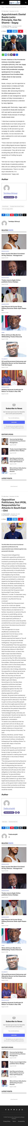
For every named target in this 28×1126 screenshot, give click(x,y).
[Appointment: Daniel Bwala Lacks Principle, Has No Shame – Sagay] (14, 43)
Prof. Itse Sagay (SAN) (7, 208)
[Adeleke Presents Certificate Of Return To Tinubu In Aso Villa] (14, 377)
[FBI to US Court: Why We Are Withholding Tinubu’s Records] (14, 323)
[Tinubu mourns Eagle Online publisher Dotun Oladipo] (14, 268)
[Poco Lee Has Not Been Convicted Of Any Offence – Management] (14, 241)
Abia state (4, 821)
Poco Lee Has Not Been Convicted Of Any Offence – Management (18, 440)
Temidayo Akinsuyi (7, 26)
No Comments (6, 27)
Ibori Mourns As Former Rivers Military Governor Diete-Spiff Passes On (14, 308)
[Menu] (3, 2)
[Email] (16, 197)
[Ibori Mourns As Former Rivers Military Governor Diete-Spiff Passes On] (14, 294)
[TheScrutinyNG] (15, 2)
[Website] (18, 812)
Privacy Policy (14, 428)
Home (3, 7)
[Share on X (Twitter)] (15, 31)
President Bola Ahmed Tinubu (17, 206)
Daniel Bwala (5, 206)
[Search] (25, 2)
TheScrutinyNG (6, 514)
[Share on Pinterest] (20, 31)
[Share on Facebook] (9, 31)
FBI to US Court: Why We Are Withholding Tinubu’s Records (18, 469)
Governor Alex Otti (13, 821)
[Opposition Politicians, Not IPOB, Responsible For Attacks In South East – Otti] (14, 531)
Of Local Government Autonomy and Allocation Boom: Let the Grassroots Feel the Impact (14, 363)
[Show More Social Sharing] (24, 31)
